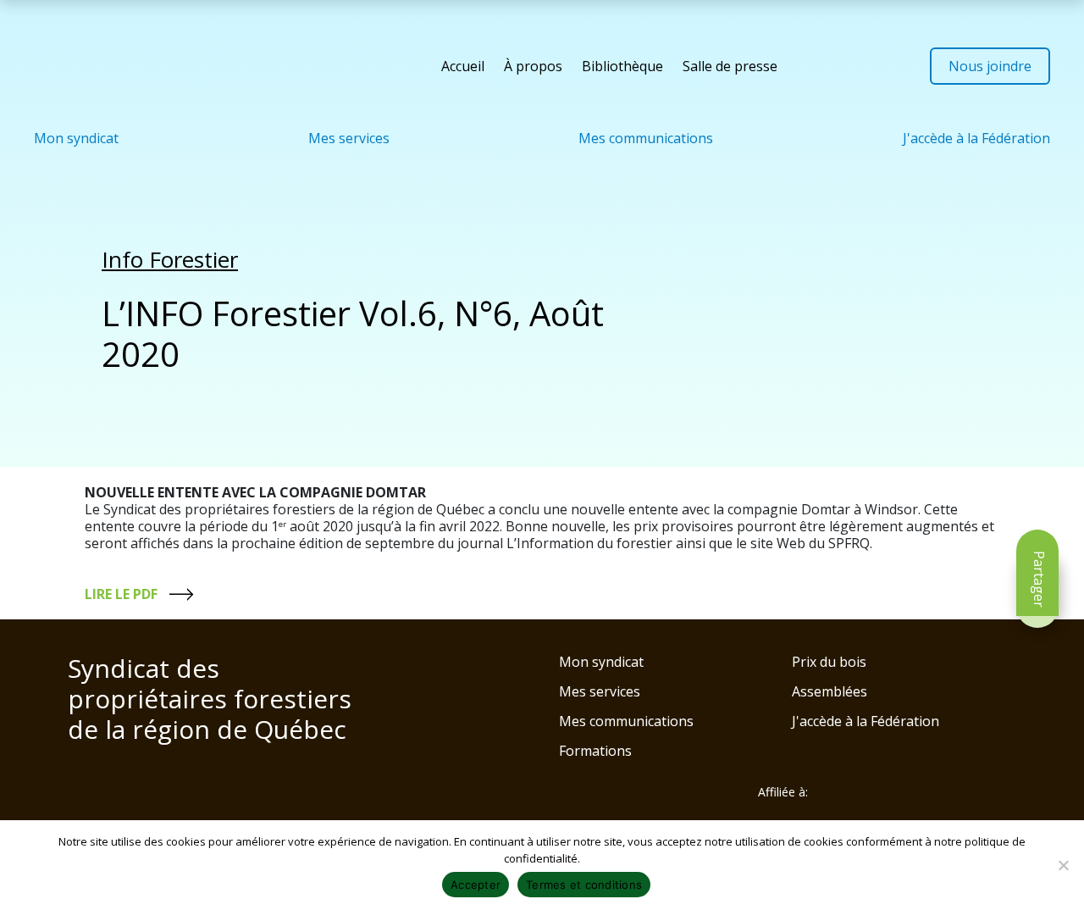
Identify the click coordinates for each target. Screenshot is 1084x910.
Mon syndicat (76, 138)
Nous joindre (989, 66)
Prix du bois (829, 661)
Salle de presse (730, 66)
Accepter (476, 884)
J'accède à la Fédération (976, 138)
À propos (533, 66)
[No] (1062, 865)
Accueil (462, 66)
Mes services (349, 138)
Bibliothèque (622, 66)
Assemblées (829, 691)
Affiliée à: (783, 792)
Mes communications (645, 138)
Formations (595, 750)
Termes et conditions (584, 884)
